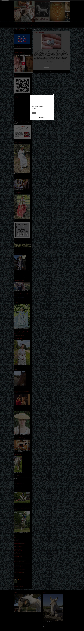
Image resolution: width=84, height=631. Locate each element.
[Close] (53, 95)
